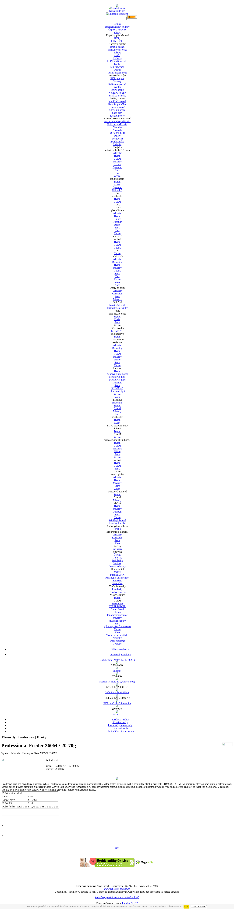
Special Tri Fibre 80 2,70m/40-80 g (117, 681)
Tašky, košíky (117, 89)
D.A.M (117, 158)
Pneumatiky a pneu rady (120, 725)
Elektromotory (117, 115)
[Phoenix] (117, 674)
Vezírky (117, 563)
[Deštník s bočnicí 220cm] (117, 695)
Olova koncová (117, 107)
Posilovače (117, 138)
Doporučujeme (117, 640)
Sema (117, 170)
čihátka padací (117, 46)
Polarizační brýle (117, 305)
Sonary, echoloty (117, 566)
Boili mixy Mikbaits (117, 124)
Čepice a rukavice (117, 29)
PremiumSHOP (130, 903)
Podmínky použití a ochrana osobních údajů (117, 897)
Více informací (198, 906)
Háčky (117, 38)
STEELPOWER (117, 606)
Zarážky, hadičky (117, 95)
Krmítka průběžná (117, 104)
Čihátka (117, 529)
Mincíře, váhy (117, 67)
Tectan (117, 612)
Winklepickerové (117, 520)
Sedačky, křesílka (117, 523)
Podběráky (117, 560)
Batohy (117, 23)
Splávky (117, 81)
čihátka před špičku (117, 49)
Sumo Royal (117, 609)
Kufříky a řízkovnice (117, 61)
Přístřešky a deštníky (117, 308)
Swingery (117, 549)
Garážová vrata (120, 728)
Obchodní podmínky (120, 654)
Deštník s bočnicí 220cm (117, 692)
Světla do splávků (117, 84)
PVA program (117, 78)
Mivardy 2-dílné (117, 376)
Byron (117, 155)
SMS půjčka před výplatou (120, 731)
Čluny (117, 32)
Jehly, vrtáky (117, 41)
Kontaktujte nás (117, 11)
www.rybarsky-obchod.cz (117, 888)
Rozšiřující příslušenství (117, 577)
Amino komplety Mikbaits (117, 121)
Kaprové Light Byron (117, 374)
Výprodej (117, 643)
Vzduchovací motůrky (117, 635)
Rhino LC (117, 190)
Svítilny (117, 87)
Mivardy (117, 161)
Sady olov (117, 112)
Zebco (117, 176)
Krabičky (117, 58)
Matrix (117, 572)
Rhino (117, 224)
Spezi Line (117, 603)
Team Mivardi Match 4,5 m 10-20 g (117, 660)
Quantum (117, 167)
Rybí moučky (117, 141)
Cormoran (117, 293)
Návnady (117, 130)
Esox (117, 296)
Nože (117, 285)
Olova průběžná (117, 110)
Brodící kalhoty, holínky (117, 26)
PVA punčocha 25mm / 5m (117, 703)
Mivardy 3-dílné (117, 379)
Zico (117, 282)
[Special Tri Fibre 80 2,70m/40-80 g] (117, 684)
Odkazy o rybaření (120, 649)
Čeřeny (117, 554)
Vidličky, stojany (117, 92)
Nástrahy (117, 127)
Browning (117, 262)
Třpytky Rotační (117, 592)
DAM (117, 184)
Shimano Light (117, 391)
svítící (117, 55)
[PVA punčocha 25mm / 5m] (117, 706)
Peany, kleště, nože (117, 72)
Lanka (117, 64)
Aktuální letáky (120, 722)
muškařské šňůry (117, 620)
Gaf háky (117, 557)
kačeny (117, 52)
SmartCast (117, 583)
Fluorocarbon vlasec (117, 615)
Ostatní (117, 69)
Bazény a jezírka (120, 719)
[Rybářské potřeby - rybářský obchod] (117, 5)
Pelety (117, 135)
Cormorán (117, 537)
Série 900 (117, 580)
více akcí (117, 714)
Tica (117, 173)
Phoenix (117, 670)
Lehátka (117, 144)
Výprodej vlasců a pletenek (117, 626)
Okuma (117, 164)
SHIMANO (117, 331)
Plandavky (117, 589)
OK (186, 906)
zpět (117, 847)
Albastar (117, 153)
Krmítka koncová (117, 101)
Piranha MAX (117, 574)
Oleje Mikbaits (117, 133)
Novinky (117, 638)
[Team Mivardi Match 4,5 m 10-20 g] (117, 663)
